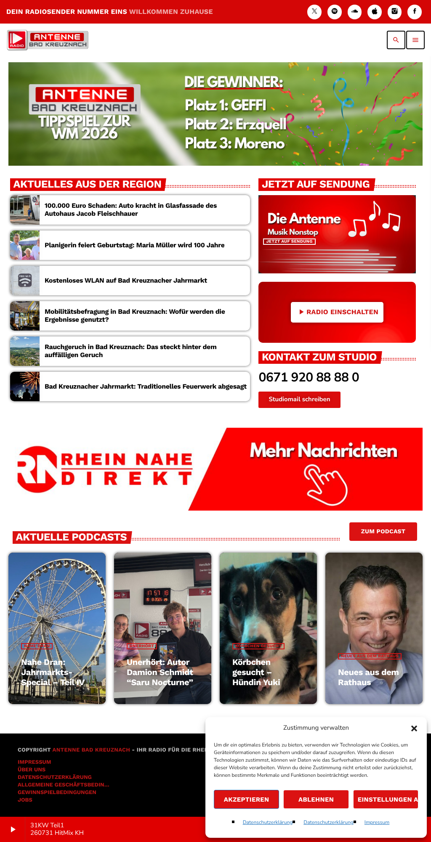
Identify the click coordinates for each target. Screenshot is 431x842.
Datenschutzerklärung (268, 822)
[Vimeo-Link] (47, 40)
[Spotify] (334, 12)
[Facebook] (414, 12)
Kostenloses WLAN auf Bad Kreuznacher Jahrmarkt (126, 280)
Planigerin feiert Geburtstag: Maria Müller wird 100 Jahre (134, 245)
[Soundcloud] (355, 12)
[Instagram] (395, 12)
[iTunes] (374, 12)
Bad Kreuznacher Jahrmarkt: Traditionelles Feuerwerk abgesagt (146, 386)
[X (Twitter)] (314, 12)
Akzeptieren (246, 799)
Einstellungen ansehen (388, 799)
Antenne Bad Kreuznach (91, 750)
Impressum (377, 822)
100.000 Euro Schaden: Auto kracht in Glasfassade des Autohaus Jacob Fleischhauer (131, 209)
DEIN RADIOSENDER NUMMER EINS (109, 12)
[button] (414, 728)
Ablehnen (316, 799)
